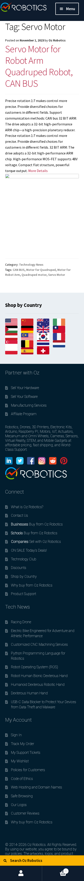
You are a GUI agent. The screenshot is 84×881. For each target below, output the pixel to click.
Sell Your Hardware (25, 388)
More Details (38, 170)
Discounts (18, 568)
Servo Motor (56, 275)
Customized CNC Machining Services (39, 644)
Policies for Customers (28, 770)
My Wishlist (20, 761)
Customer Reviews (25, 813)
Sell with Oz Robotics (36, 541)
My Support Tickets (25, 752)
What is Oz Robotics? (27, 507)
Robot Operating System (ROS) (34, 667)
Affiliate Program (24, 414)
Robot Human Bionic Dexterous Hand (39, 676)
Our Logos (19, 805)
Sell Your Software (24, 396)
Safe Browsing (22, 796)
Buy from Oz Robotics (37, 524)
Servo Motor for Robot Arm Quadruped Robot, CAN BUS (39, 66)
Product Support (23, 594)
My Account (21, 873)
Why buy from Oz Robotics (31, 585)
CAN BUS (19, 270)
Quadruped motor (34, 275)
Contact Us (19, 515)
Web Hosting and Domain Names (36, 787)
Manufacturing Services (29, 405)
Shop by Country (24, 576)
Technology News (31, 265)
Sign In (16, 735)
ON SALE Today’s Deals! (29, 550)
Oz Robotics (57, 40)
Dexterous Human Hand (29, 693)
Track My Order (22, 744)
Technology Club (23, 559)
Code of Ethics (22, 779)
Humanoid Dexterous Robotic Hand (38, 684)
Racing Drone (21, 622)
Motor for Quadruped (41, 270)
